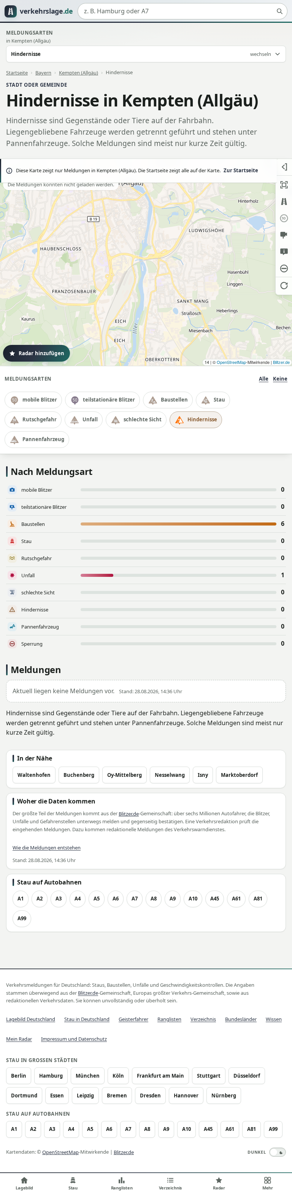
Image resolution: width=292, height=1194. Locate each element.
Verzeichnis (203, 1019)
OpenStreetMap (231, 362)
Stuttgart (209, 1075)
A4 (78, 898)
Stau (219, 399)
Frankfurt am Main (160, 1075)
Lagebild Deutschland (30, 1019)
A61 (236, 898)
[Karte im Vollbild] (284, 184)
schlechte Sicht (143, 419)
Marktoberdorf (239, 775)
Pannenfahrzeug (43, 439)
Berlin (18, 1075)
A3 (59, 898)
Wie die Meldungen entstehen (47, 847)
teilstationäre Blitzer (109, 399)
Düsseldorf (246, 1075)
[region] (146, 262)
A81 (258, 898)
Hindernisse (202, 419)
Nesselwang (170, 775)
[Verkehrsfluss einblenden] (284, 201)
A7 (135, 898)
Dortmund (24, 1095)
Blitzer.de (281, 362)
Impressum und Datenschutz (74, 1038)
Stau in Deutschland (87, 1019)
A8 (154, 898)
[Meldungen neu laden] (284, 285)
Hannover (186, 1095)
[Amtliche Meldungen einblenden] (284, 251)
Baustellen (174, 399)
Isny (203, 775)
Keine (280, 378)
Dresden (150, 1095)
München (88, 1075)
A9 (173, 898)
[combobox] (182, 11)
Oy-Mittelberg (124, 775)
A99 (21, 918)
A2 (39, 898)
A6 (116, 898)
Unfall (90, 419)
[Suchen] (279, 11)
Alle (263, 378)
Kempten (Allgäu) (78, 72)
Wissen (274, 1019)
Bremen (117, 1095)
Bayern (43, 72)
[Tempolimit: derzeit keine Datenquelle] (284, 218)
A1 (20, 898)
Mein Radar (19, 1038)
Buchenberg (78, 775)
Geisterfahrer (133, 1019)
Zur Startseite (241, 170)
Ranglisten (169, 1019)
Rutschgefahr (39, 419)
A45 (214, 898)
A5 (97, 898)
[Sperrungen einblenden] (284, 268)
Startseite (17, 72)
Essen (57, 1095)
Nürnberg (223, 1095)
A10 (193, 898)
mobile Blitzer (39, 399)
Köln (118, 1075)
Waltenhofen (34, 775)
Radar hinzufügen (41, 353)
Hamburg (51, 1075)
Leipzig (85, 1095)
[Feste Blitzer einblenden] (284, 235)
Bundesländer (241, 1019)
